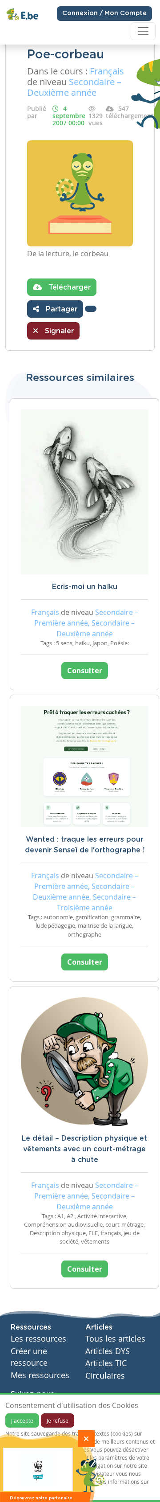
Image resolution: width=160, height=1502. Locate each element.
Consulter (84, 670)
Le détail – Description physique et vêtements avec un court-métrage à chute (84, 1149)
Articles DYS (107, 1351)
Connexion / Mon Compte (104, 13)
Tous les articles (115, 1339)
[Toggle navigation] (143, 31)
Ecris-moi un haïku (84, 586)
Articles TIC (106, 1363)
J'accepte (22, 1420)
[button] (90, 309)
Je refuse (57, 1420)
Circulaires (105, 1376)
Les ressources (38, 1339)
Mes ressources (40, 1375)
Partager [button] (60, 309)
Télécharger (68, 287)
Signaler (58, 331)
